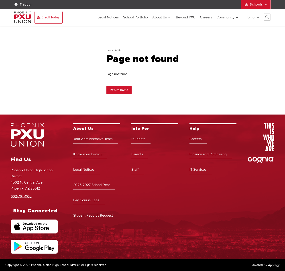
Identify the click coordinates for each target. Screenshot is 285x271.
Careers (206, 17)
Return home (119, 90)
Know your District (87, 154)
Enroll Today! (50, 17)
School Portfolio (135, 17)
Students (138, 139)
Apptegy (274, 265)
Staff (134, 169)
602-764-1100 (21, 196)
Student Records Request (93, 215)
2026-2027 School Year (91, 185)
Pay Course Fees (86, 200)
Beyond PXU (185, 17)
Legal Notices (108, 17)
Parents (137, 154)
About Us (159, 17)
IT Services (197, 169)
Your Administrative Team (93, 139)
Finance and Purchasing (208, 154)
